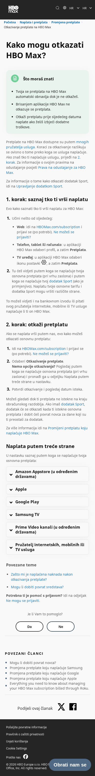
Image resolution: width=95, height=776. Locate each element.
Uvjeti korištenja (17, 741)
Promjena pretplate (65, 22)
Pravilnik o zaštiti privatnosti (25, 734)
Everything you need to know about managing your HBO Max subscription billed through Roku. (49, 686)
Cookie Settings (16, 748)
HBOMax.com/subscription (58, 226)
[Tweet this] (62, 707)
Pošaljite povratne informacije (26, 727)
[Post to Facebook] (72, 706)
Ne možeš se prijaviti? (51, 353)
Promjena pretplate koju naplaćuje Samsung (46, 667)
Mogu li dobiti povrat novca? (33, 662)
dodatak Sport (60, 281)
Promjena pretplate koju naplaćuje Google (44, 673)
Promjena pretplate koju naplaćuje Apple (43, 678)
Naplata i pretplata (34, 22)
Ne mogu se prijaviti (22, 600)
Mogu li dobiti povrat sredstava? (37, 587)
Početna (10, 22)
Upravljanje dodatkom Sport (39, 186)
